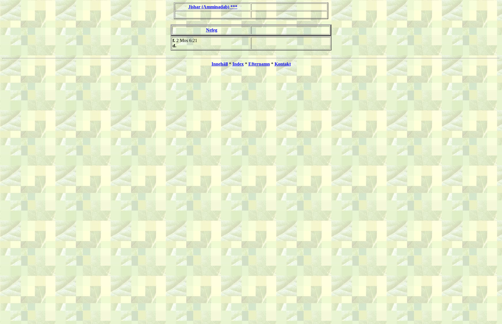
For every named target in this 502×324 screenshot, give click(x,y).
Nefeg (211, 30)
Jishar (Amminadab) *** (212, 6)
